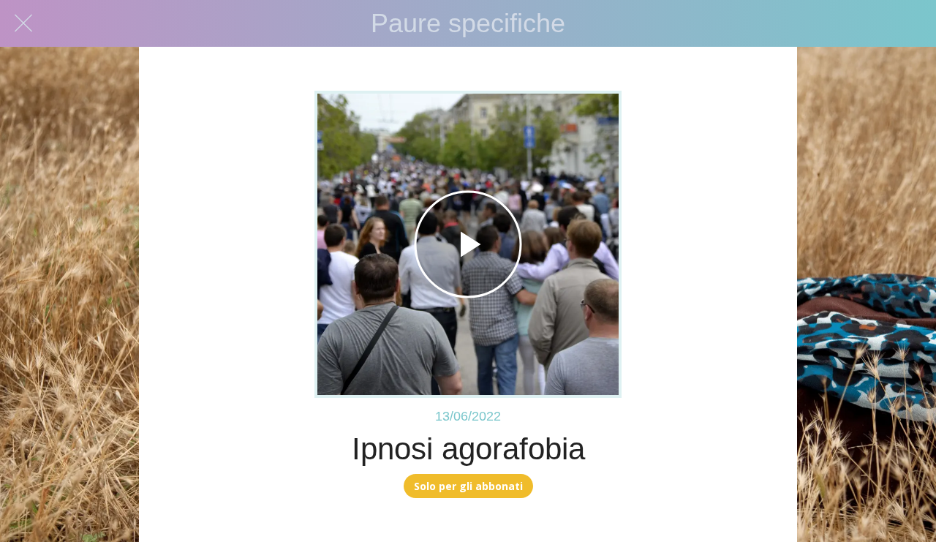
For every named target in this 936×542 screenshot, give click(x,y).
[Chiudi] (23, 23)
